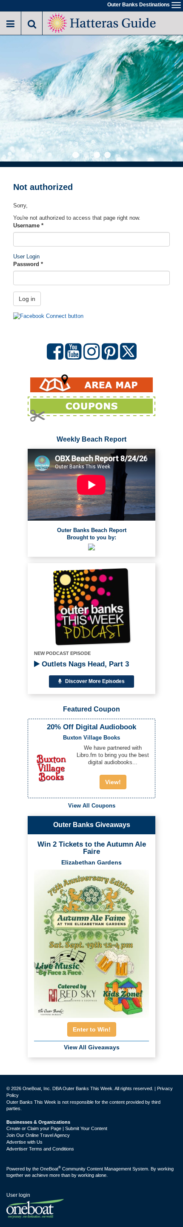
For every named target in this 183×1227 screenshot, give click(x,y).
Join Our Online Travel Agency (38, 1135)
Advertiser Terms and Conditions (40, 1148)
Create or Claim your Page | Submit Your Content (56, 1128)
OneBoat (50, 1168)
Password (28, 264)
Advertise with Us (24, 1142)
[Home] (102, 22)
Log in (27, 298)
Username (28, 225)
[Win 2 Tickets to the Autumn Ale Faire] (91, 941)
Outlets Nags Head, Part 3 (84, 664)
